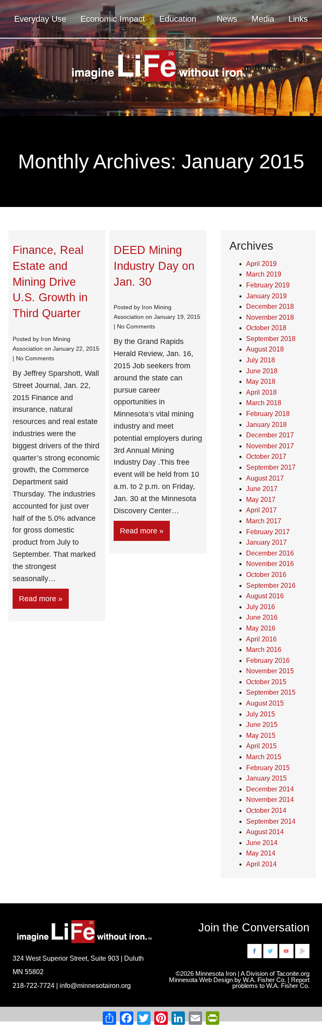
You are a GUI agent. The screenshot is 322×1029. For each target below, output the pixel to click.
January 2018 (266, 424)
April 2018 (261, 392)
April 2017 (261, 510)
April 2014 (261, 864)
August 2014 (265, 831)
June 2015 (262, 724)
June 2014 (262, 842)
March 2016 (263, 649)
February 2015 (268, 767)
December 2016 (270, 553)
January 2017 (266, 542)
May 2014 (260, 853)
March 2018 (263, 402)
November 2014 (270, 799)
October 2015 (266, 681)
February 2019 (268, 285)
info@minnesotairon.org (95, 985)
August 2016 (265, 596)
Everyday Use (40, 18)
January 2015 (266, 778)
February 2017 (268, 531)
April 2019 (261, 263)
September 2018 (271, 338)
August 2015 (265, 703)
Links (298, 18)
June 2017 (262, 488)
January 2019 (266, 296)
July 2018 (260, 360)
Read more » (40, 599)
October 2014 (266, 810)
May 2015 (260, 735)
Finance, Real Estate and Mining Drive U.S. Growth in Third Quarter (50, 282)
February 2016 (268, 660)
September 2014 (271, 821)
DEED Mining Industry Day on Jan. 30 (154, 266)
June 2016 (262, 617)
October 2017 (266, 456)
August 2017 (265, 478)
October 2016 (266, 574)
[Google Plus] (302, 950)
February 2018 (268, 413)
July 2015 (260, 714)
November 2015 (270, 671)
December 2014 (270, 789)
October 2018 (266, 327)
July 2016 (260, 606)
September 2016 (271, 585)
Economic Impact (112, 18)
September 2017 (271, 467)
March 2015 (263, 756)
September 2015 (271, 692)
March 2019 (263, 274)
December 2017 (270, 435)
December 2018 (270, 306)
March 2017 (263, 521)
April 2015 (261, 746)
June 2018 (262, 371)
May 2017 (260, 499)
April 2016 (261, 639)
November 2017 (270, 446)
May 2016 (260, 628)
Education (177, 18)
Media (263, 18)
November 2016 (270, 563)
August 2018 (265, 349)
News (227, 18)
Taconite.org (292, 973)
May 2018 (260, 381)
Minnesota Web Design (201, 980)
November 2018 (270, 317)
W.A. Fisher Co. (287, 985)
